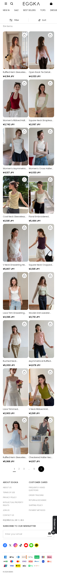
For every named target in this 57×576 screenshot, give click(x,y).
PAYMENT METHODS (37, 510)
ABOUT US (7, 487)
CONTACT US (8, 515)
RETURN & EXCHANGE (37, 500)
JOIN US (6, 510)
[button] (6, 4)
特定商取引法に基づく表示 (13, 520)
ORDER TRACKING (36, 495)
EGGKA (10, 572)
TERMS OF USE (9, 492)
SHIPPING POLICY (36, 505)
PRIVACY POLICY (10, 497)
